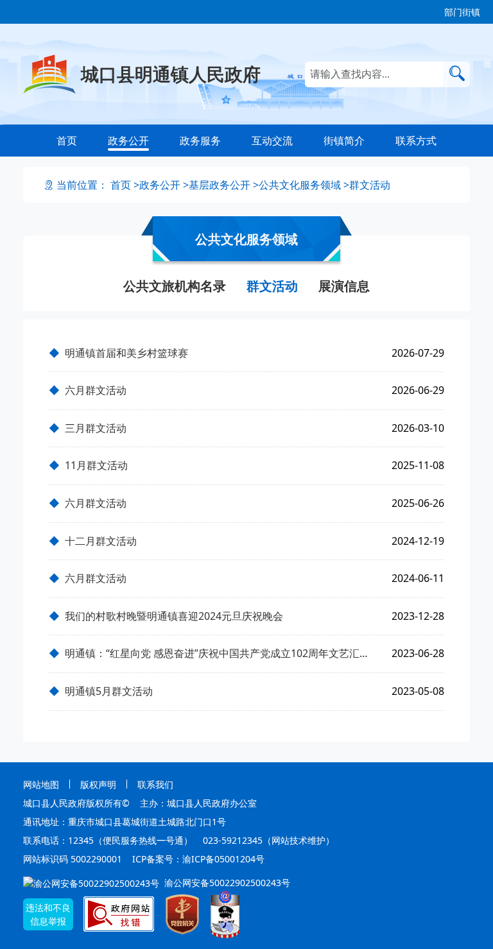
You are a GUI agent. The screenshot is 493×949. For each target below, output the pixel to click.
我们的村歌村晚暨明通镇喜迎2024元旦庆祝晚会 (174, 616)
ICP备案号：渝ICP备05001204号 (198, 859)
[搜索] (457, 73)
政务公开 (128, 140)
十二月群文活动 (101, 541)
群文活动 (369, 185)
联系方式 (416, 140)
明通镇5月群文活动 (109, 691)
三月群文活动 (95, 428)
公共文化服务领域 (300, 185)
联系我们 (155, 784)
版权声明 (98, 784)
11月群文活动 (96, 465)
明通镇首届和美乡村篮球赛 (126, 353)
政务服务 (200, 140)
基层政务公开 (219, 185)
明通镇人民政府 (171, 74)
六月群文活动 (95, 390)
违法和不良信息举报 (48, 914)
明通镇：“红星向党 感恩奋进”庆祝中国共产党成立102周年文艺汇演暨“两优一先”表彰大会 (220, 653)
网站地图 (41, 784)
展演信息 (344, 286)
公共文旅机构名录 (174, 286)
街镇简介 (344, 140)
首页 (66, 140)
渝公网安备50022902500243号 (226, 882)
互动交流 (272, 140)
